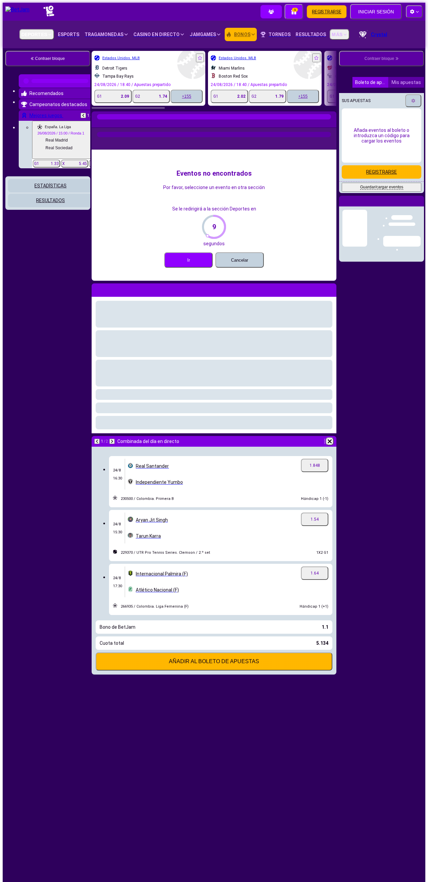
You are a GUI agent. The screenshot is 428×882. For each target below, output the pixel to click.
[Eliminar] (330, 441)
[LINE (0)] (98, 123)
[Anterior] (83, 112)
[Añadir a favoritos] (200, 58)
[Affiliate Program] (271, 11)
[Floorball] (111, 123)
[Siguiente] (112, 441)
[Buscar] (330, 123)
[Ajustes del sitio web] (414, 11)
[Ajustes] (413, 157)
